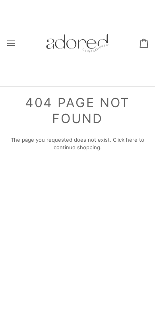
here (132, 140)
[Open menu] (18, 43)
